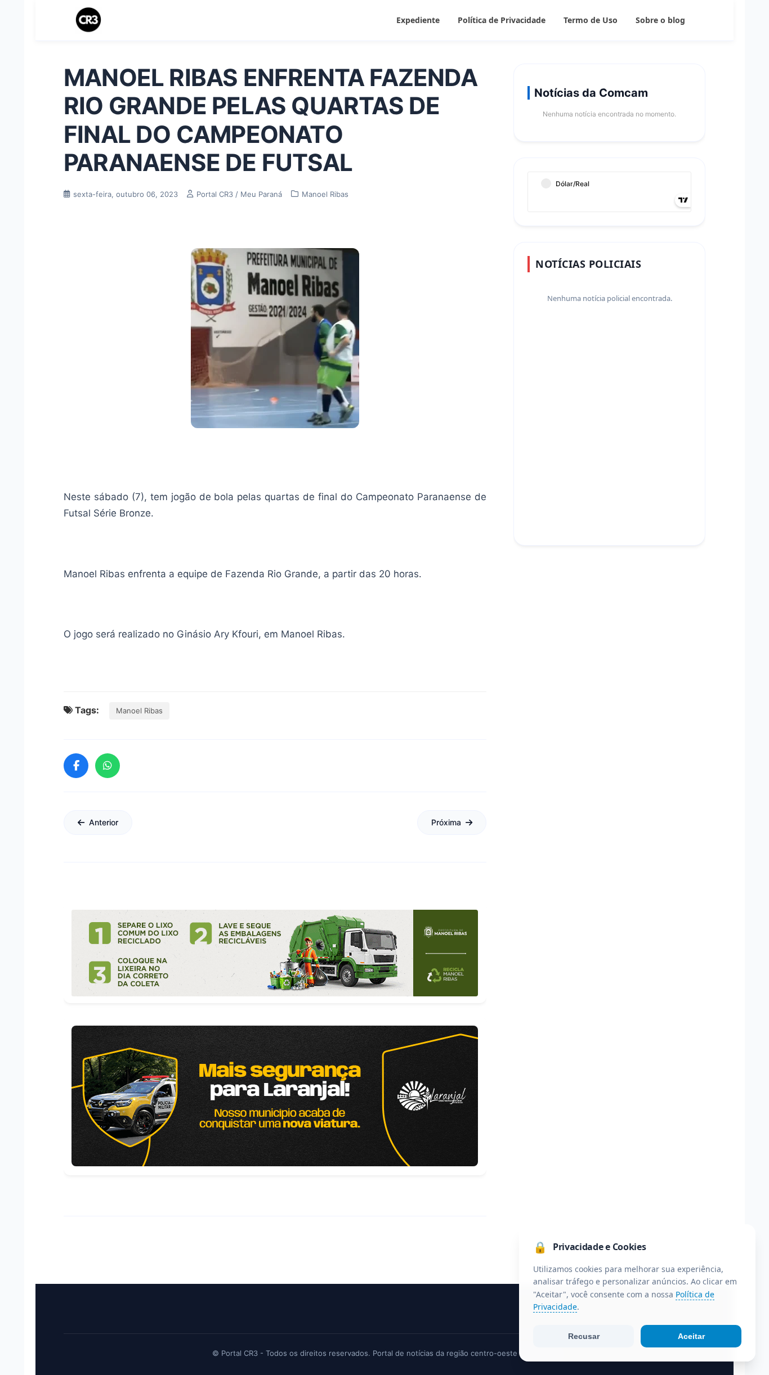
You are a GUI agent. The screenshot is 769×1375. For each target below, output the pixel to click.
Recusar (584, 1336)
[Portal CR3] (88, 20)
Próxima (446, 822)
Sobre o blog (660, 20)
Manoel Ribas (139, 710)
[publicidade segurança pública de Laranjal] (274, 1096)
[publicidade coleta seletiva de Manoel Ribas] (274, 953)
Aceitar (691, 1336)
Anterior (103, 822)
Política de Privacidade (502, 20)
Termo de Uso (591, 20)
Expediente (418, 20)
